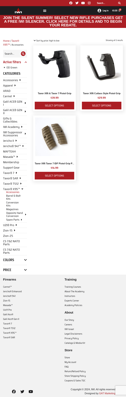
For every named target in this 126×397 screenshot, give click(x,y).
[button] (44, 10)
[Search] (119, 3)
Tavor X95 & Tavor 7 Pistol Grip (54, 93)
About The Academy (74, 291)
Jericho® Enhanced (12, 291)
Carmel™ (7, 287)
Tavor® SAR (9, 337)
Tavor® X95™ (9, 333)
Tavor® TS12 (9, 328)
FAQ (67, 367)
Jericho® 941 (9, 296)
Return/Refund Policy (75, 371)
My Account (70, 362)
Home (6, 41)
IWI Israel (69, 329)
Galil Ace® (8, 314)
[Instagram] (89, 3)
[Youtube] (83, 3)
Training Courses (73, 287)
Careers (68, 324)
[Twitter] (77, 3)
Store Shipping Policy (75, 376)
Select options (54, 105)
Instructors (70, 296)
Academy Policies (73, 305)
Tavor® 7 (7, 324)
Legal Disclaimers (73, 334)
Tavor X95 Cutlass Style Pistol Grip (101, 93)
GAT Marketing (107, 393)
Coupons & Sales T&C (75, 380)
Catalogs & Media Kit (75, 343)
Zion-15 (6, 301)
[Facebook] (71, 3)
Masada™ (8, 305)
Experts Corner (72, 301)
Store (67, 357)
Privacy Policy (72, 338)
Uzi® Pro (7, 310)
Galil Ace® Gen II (11, 319)
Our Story (69, 320)
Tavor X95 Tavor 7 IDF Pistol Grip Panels (56, 163)
